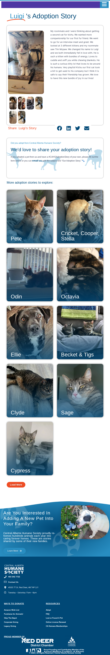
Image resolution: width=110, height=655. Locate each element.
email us (37, 160)
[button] (59, 128)
